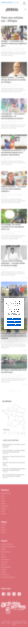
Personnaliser (14, 324)
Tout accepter (14, 318)
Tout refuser (14, 321)
